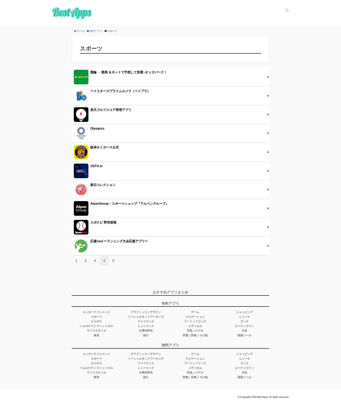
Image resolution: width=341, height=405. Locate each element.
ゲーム (195, 312)
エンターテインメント (96, 312)
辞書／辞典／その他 (195, 335)
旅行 (146, 335)
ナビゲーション (195, 316)
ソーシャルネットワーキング (146, 316)
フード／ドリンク (195, 321)
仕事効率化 (146, 330)
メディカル (195, 326)
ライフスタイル (96, 330)
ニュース (244, 316)
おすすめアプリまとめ (170, 292)
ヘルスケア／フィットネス (96, 326)
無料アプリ (170, 345)
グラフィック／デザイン (146, 312)
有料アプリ (170, 303)
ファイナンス (146, 321)
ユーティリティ (244, 326)
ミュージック (146, 326)
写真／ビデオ (195, 330)
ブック (244, 321)
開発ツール (244, 335)
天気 (244, 330)
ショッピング (244, 312)
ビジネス (96, 321)
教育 (96, 335)
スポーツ (96, 316)
